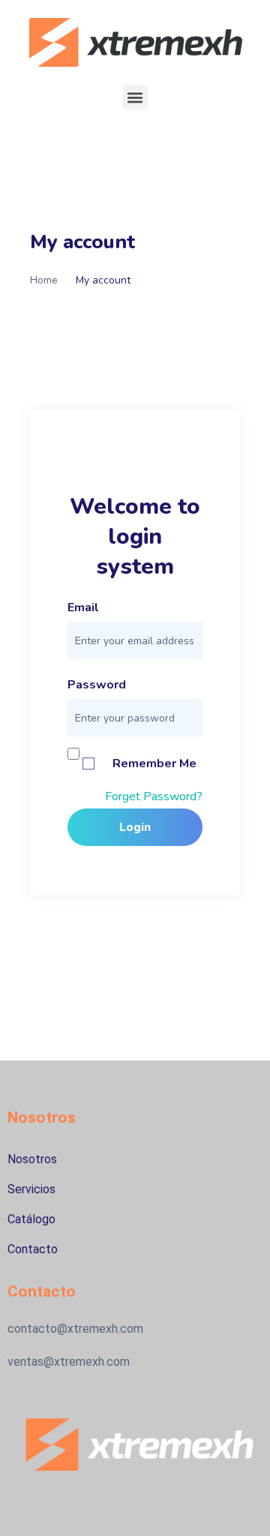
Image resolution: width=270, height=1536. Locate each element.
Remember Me (154, 763)
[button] (135, 97)
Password (97, 684)
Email (83, 607)
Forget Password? (153, 796)
